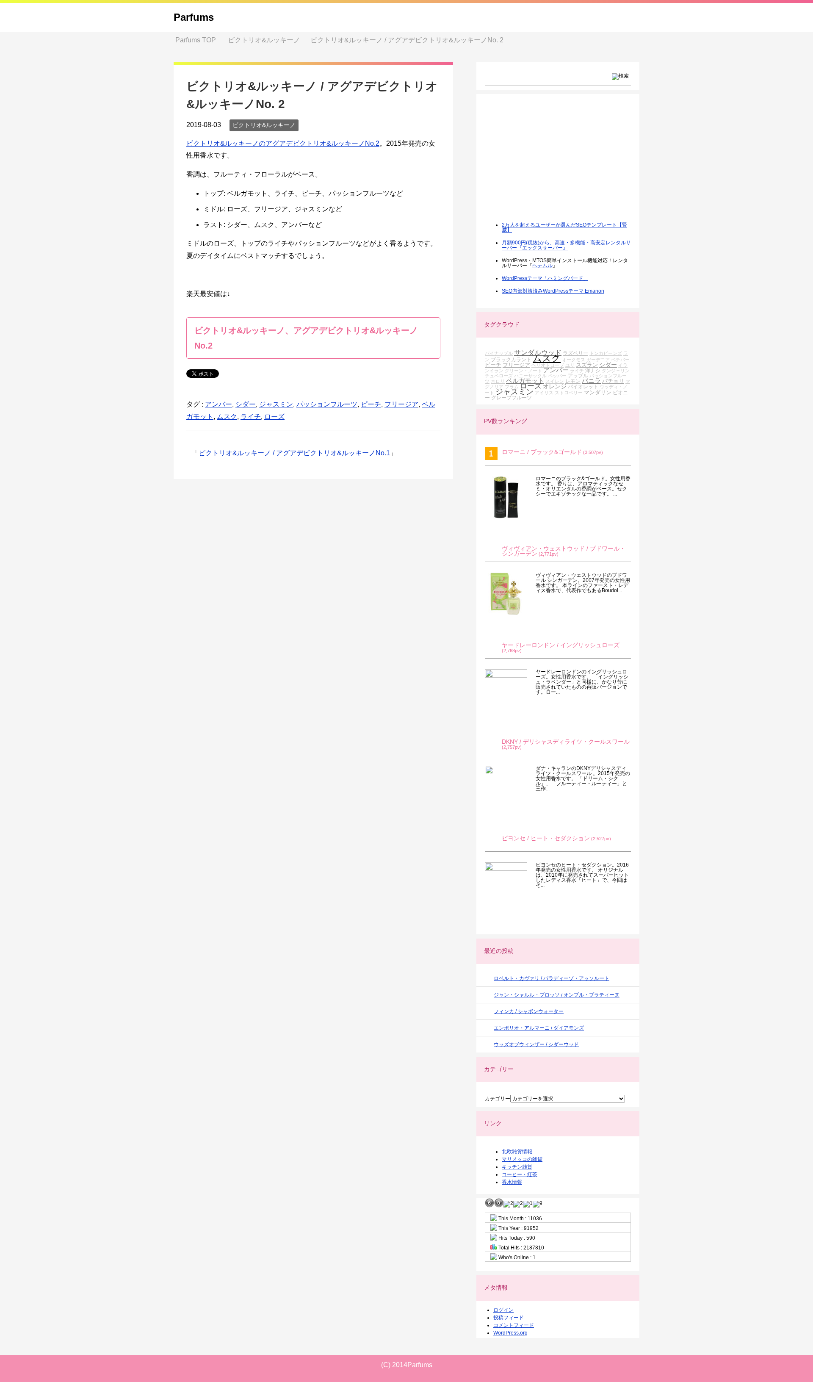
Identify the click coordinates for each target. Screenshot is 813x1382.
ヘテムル (542, 266)
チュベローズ (499, 375)
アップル (578, 375)
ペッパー (557, 375)
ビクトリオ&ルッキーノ (264, 125)
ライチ (251, 416)
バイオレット (583, 386)
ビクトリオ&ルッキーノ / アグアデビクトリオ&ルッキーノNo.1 (294, 453)
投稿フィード (508, 1318)
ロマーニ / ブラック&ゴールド (542, 452)
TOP (195, 40)
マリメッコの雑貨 (522, 1159)
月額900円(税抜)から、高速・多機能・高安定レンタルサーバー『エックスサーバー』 (566, 245)
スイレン (554, 381)
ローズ (274, 416)
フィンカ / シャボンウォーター (529, 1011)
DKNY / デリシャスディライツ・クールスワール (566, 742)
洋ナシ (592, 370)
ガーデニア (598, 359)
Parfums (194, 17)
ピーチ (371, 404)
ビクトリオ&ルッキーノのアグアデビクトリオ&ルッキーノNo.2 (282, 143)
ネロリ (498, 381)
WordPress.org (510, 1333)
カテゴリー (497, 1099)
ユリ (570, 365)
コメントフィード (513, 1325)
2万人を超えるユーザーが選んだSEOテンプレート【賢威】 (564, 227)
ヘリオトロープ (547, 365)
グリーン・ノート (523, 370)
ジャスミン (276, 404)
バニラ (591, 380)
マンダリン (597, 392)
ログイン (503, 1310)
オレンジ (555, 386)
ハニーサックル (530, 375)
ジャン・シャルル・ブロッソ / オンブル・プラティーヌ (556, 995)
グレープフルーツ (511, 397)
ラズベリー (575, 353)
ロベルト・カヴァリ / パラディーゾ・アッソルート (551, 978)
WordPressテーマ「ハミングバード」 (545, 278)
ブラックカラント (511, 359)
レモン (573, 381)
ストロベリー (569, 392)
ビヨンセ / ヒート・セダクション (546, 838)
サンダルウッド (537, 352)
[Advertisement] (548, 163)
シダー (245, 404)
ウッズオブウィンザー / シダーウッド (536, 1044)
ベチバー (620, 359)
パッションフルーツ (326, 404)
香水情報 (512, 1182)
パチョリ (613, 381)
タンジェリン (616, 370)
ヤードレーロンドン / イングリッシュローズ (560, 645)
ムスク (227, 416)
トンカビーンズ (605, 353)
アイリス (544, 392)
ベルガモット (525, 380)
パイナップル (499, 353)
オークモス (573, 359)
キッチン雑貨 (517, 1167)
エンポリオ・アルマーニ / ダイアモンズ (539, 1028)
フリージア (401, 404)
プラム (512, 386)
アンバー (218, 404)
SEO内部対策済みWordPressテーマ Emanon (553, 291)
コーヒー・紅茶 (519, 1174)
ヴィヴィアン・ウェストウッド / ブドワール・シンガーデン (563, 551)
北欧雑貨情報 (517, 1152)
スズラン (587, 365)
